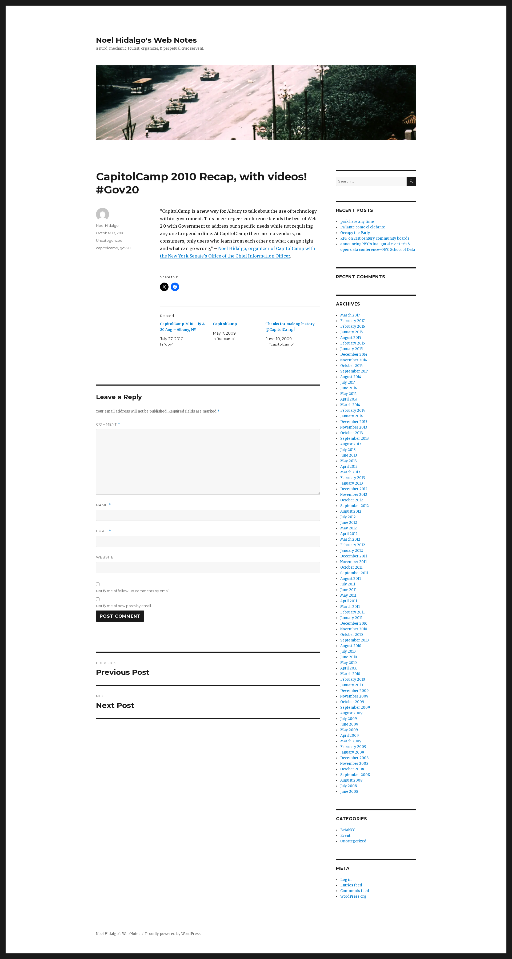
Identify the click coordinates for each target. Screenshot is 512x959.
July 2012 (348, 517)
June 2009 (349, 724)
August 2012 (350, 511)
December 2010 (353, 623)
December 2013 (353, 421)
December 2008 (354, 758)
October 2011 (351, 567)
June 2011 (348, 590)
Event (345, 835)
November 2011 (353, 562)
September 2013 (354, 438)
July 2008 (348, 786)
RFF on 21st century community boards (374, 238)
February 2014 (352, 410)
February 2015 (352, 343)
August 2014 (350, 377)
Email (103, 531)
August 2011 (350, 578)
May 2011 (348, 595)
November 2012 (353, 494)
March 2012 (350, 539)
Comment (108, 424)
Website (105, 557)
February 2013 (352, 477)
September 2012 (354, 506)
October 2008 (352, 769)
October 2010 (351, 634)
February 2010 (352, 679)
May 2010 (348, 662)
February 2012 (352, 545)
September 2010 (354, 640)
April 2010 (349, 668)
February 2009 (353, 746)
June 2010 (348, 657)
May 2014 (348, 393)
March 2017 (350, 315)
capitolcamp (107, 248)
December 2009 (354, 690)
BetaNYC (347, 830)
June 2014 (348, 388)
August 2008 (351, 780)
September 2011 (354, 573)
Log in (345, 879)
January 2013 (351, 483)
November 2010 (353, 629)
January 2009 (352, 752)
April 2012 (349, 534)
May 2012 (348, 528)
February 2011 (352, 612)
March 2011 (350, 606)
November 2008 (354, 763)
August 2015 (350, 337)
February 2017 (352, 321)
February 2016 (352, 326)
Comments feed (354, 891)
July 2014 (348, 382)
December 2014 (353, 354)
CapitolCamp (225, 324)
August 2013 (350, 444)
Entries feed (351, 885)
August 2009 (351, 713)
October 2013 (351, 433)
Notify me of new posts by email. (124, 606)
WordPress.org (353, 896)
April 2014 (349, 399)
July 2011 (347, 584)
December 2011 (353, 556)
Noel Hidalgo (107, 225)
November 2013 (353, 427)
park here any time (357, 221)
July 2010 (348, 651)
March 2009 (350, 741)
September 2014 (354, 371)
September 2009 (355, 707)
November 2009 (354, 696)
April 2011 (348, 601)
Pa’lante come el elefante (362, 227)
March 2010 (350, 674)
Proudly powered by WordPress (173, 934)
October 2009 (352, 702)
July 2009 (348, 718)
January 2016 (351, 332)
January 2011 (351, 618)
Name (103, 505)
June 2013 (348, 455)
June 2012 (348, 522)
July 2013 (348, 449)
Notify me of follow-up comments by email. (133, 591)
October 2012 (351, 500)
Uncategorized (109, 240)
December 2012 (353, 489)
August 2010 (350, 646)
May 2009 (349, 730)
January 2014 (351, 416)
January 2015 (351, 349)
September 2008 (355, 774)
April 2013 (349, 466)
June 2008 (349, 791)
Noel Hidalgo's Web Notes (146, 40)
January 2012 (351, 550)
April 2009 (349, 735)
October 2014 (351, 365)
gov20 (125, 248)
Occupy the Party (355, 233)
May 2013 (348, 461)
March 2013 (350, 472)
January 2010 (351, 685)
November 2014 (353, 360)
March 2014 (350, 405)
